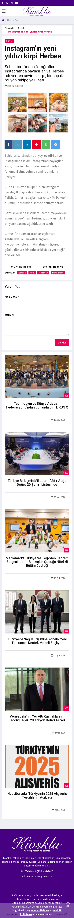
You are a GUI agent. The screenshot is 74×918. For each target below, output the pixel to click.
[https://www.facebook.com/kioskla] (2, 3)
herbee (22, 272)
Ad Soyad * (12, 296)
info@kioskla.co (44, 876)
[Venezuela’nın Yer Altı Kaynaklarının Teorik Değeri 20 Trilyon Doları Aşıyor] (37, 689)
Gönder (62, 342)
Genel (21, 28)
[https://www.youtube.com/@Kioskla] (16, 3)
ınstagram (57, 272)
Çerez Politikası (39, 910)
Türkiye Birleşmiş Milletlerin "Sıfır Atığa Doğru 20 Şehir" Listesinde (37, 482)
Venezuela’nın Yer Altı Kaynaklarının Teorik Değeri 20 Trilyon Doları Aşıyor (37, 718)
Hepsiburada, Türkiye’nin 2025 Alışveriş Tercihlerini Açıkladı (37, 795)
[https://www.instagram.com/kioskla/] (12, 3)
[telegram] (55, 144)
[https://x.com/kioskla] (7, 3)
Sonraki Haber (52, 266)
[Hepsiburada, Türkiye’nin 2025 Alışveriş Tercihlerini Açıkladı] (37, 766)
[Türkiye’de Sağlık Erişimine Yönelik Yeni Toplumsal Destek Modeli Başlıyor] (37, 611)
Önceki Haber (22, 266)
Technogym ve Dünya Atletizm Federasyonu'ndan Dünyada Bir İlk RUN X (37, 405)
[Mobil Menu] (4, 11)
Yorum (9, 314)
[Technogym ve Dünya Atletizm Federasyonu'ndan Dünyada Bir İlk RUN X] (37, 376)
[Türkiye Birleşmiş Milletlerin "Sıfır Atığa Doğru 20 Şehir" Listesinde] (37, 453)
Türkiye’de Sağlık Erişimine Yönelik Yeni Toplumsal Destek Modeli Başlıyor (37, 641)
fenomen (43, 272)
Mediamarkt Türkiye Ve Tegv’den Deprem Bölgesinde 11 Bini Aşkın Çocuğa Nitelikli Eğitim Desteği (37, 562)
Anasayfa (9, 28)
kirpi (32, 272)
